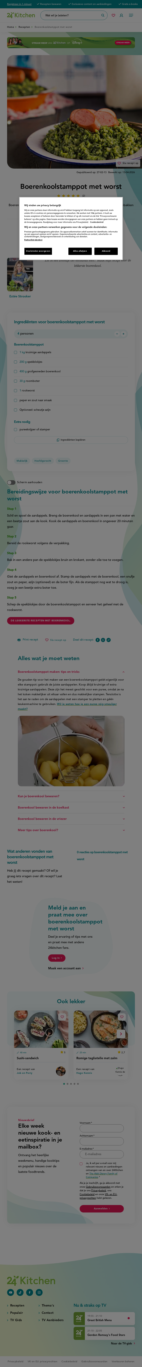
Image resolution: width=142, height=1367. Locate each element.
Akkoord (106, 251)
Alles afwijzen (80, 251)
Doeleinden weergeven (38, 251)
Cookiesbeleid (96, 222)
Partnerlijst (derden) (33, 240)
